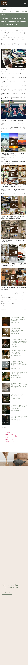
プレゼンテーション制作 (11, 436)
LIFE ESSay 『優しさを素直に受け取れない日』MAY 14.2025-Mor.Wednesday (19, 374)
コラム (17, 11)
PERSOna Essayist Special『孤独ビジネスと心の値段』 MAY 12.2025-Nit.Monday (19, 407)
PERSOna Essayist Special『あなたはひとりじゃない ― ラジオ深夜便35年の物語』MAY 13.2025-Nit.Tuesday (19, 386)
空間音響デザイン (9, 441)
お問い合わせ (24, 11)
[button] (25, 3)
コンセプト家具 (10, 11)
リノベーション (23, 8)
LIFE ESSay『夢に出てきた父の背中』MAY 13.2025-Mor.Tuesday (18, 395)
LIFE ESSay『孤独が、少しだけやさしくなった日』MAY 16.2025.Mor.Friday (18, 352)
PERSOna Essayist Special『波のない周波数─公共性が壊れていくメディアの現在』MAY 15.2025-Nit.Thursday (19, 364)
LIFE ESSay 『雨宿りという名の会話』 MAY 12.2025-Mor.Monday (19, 417)
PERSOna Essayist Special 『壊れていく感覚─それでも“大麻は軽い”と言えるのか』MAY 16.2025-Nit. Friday (19, 342)
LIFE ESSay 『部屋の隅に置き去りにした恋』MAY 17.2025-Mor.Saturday (19, 330)
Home (4, 9)
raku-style (3, 11)
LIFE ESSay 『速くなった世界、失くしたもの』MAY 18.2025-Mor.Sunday (19, 319)
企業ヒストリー (14, 8)
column (7, 430)
